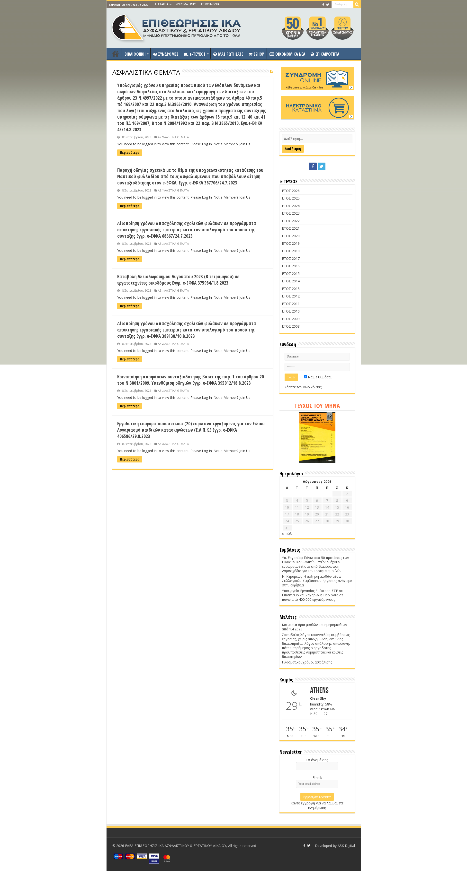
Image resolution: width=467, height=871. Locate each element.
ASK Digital (346, 845)
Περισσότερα (129, 152)
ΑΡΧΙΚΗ (115, 53)
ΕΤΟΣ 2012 (291, 296)
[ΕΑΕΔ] (176, 27)
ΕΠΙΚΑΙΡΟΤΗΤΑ (327, 54)
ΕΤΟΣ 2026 (291, 190)
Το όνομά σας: (317, 760)
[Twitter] (328, 5)
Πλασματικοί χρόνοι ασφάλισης (307, 662)
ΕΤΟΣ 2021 (291, 228)
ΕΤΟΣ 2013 (291, 288)
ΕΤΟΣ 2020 (291, 236)
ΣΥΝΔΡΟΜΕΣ (168, 54)
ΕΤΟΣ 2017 (291, 258)
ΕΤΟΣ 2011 (291, 303)
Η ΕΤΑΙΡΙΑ (161, 4)
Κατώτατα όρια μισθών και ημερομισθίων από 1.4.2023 (314, 626)
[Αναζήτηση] (357, 4)
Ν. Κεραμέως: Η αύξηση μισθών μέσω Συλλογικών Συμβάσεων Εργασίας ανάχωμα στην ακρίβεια (317, 580)
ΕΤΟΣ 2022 (291, 220)
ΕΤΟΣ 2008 (291, 326)
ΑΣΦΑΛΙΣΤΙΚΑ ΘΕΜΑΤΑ (173, 137)
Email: (317, 777)
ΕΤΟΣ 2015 (291, 273)
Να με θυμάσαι (319, 377)
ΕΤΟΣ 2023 (291, 213)
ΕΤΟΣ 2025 (291, 198)
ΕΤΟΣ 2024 (291, 205)
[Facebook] (323, 5)
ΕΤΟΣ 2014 (291, 281)
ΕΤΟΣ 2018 (291, 251)
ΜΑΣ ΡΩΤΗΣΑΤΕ (230, 54)
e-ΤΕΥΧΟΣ (197, 54)
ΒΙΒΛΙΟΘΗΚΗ (135, 54)
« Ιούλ (287, 533)
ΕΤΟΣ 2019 (291, 243)
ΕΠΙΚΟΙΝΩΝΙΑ (210, 4)
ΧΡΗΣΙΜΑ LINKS (186, 4)
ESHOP (259, 54)
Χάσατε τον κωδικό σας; (303, 387)
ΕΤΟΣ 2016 (291, 266)
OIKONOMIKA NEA (290, 54)
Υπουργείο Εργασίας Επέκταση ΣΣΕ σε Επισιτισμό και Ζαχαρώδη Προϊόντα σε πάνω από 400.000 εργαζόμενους (312, 595)
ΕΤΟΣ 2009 (291, 318)
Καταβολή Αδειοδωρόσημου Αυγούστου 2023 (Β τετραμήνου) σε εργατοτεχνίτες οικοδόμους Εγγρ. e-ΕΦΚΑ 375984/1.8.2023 (178, 279)
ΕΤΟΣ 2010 (291, 311)
